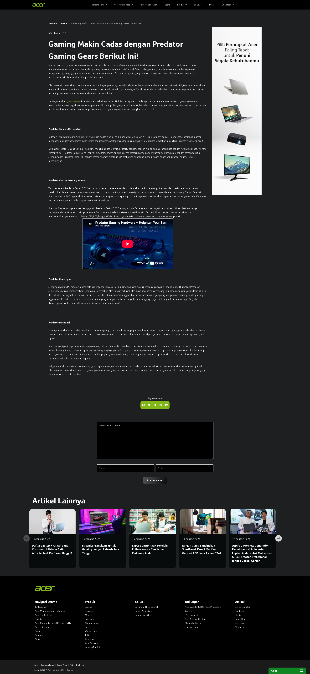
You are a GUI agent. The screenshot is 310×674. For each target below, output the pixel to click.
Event (38, 631)
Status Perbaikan (193, 623)
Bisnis (238, 615)
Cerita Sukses (42, 627)
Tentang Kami (41, 606)
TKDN (87, 635)
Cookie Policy (62, 665)
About (36, 665)
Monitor (89, 615)
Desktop (89, 610)
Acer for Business (43, 615)
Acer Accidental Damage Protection (203, 606)
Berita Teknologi (243, 606)
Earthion (39, 619)
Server (88, 627)
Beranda (52, 23)
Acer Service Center (195, 619)
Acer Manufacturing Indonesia (50, 610)
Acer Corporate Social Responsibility (53, 623)
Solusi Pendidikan (143, 610)
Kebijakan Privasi (47, 665)
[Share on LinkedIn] (166, 405)
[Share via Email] (155, 405)
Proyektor (90, 619)
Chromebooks (92, 623)
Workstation (91, 631)
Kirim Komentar (155, 480)
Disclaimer (80, 665)
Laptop (88, 606)
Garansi (189, 610)
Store (37, 639)
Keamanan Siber (143, 615)
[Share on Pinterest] (161, 405)
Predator (65, 23)
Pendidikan (240, 619)
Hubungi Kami (192, 627)
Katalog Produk (92, 647)
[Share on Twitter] (149, 405)
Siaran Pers (240, 627)
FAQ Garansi (191, 615)
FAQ (71, 665)
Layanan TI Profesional (146, 606)
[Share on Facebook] (143, 405)
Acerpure (89, 639)
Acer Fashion (91, 643)
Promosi (39, 635)
